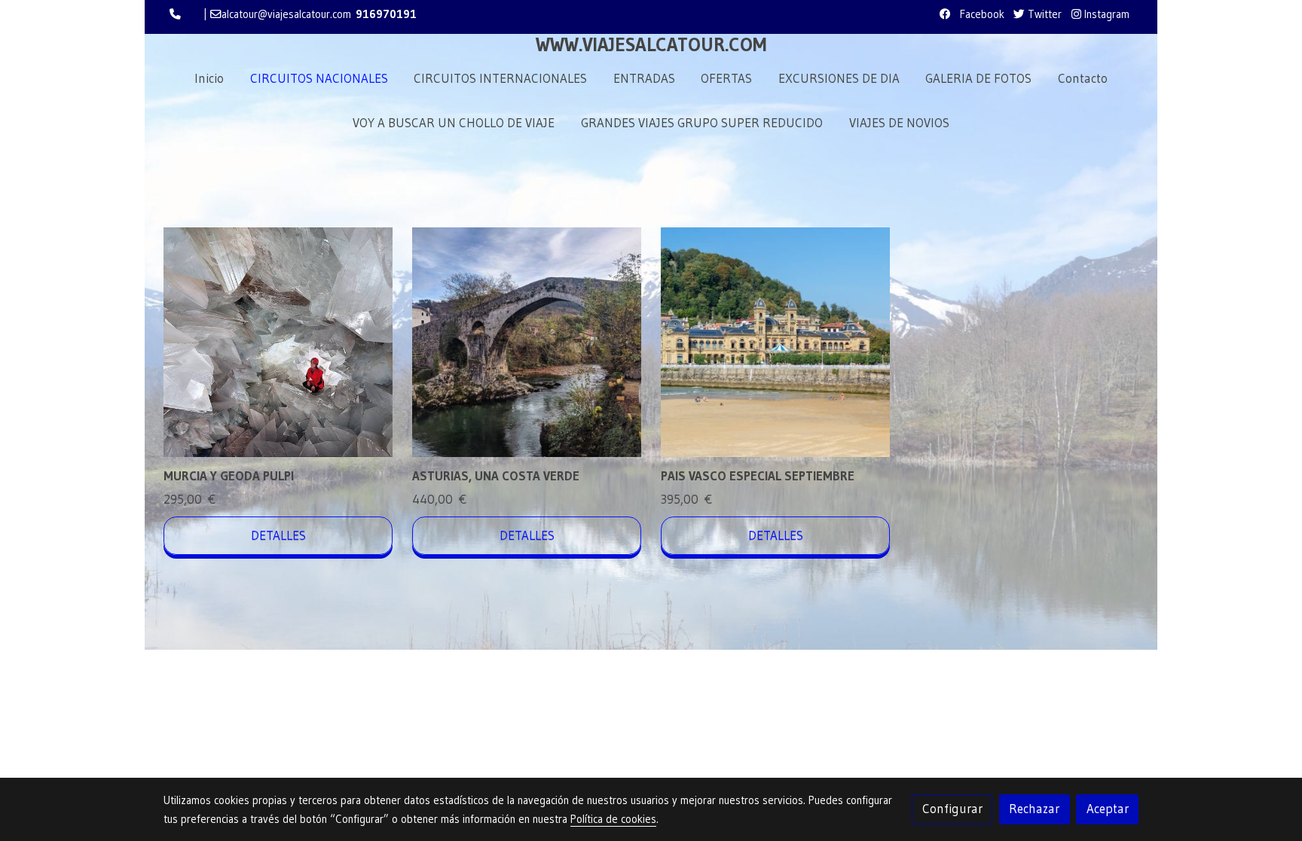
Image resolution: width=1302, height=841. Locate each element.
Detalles (278, 535)
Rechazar (1034, 808)
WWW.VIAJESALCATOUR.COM (651, 45)
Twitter (1043, 14)
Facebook (980, 14)
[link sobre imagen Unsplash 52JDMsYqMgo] (776, 342)
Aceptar (1108, 808)
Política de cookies (613, 819)
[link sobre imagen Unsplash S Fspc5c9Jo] (527, 342)
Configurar (952, 808)
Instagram (1105, 14)
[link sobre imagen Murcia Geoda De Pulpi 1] (278, 342)
